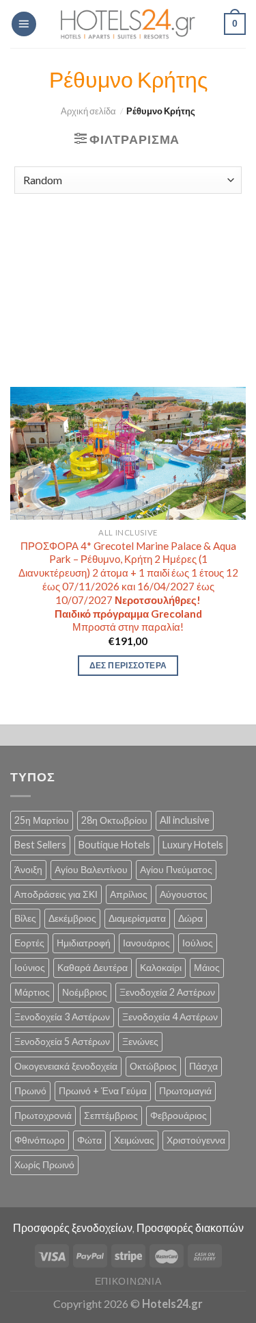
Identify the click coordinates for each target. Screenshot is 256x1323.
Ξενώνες (140, 1041)
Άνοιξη (28, 869)
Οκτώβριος (153, 1066)
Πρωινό (30, 1090)
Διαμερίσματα (137, 918)
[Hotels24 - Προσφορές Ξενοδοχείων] (128, 24)
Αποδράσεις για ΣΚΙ (56, 894)
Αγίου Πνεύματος (176, 869)
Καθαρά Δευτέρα (92, 967)
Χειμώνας (134, 1140)
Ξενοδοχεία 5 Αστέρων (62, 1041)
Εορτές (29, 942)
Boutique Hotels (114, 844)
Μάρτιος (32, 992)
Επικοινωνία (128, 1281)
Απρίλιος (128, 894)
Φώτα (89, 1140)
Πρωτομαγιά (185, 1090)
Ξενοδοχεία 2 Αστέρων (167, 992)
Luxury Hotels (192, 844)
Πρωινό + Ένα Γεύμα (103, 1090)
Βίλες (25, 918)
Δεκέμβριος (72, 918)
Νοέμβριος (84, 992)
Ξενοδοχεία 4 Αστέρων (170, 1016)
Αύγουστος (184, 894)
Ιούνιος (29, 967)
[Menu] (24, 24)
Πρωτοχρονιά (43, 1115)
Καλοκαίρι (161, 967)
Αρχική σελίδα (88, 111)
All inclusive (185, 820)
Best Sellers (40, 844)
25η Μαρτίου (41, 820)
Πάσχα (203, 1066)
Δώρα (190, 918)
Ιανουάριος (146, 942)
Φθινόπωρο (39, 1140)
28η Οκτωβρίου (114, 820)
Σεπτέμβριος (111, 1115)
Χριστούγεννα (196, 1140)
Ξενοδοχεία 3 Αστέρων (62, 1016)
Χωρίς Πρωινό (44, 1164)
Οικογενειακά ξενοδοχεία (65, 1066)
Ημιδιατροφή (84, 942)
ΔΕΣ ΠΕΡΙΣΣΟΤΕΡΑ (128, 665)
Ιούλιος (197, 942)
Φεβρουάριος (178, 1115)
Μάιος (207, 967)
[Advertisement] (128, 283)
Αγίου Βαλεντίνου (91, 869)
